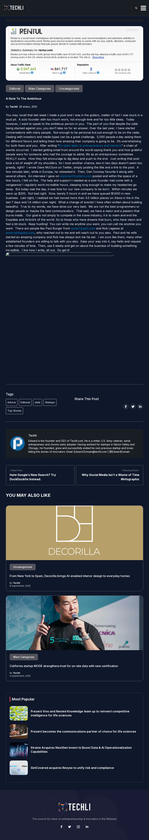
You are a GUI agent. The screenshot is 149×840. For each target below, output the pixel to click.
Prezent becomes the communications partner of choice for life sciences (83, 731)
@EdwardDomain (119, 451)
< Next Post (16, 470)
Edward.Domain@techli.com (90, 451)
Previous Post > (130, 470)
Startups (50, 402)
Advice (11, 402)
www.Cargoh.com (83, 228)
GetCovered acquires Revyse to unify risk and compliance (72, 768)
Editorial (25, 402)
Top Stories (14, 410)
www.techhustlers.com (76, 176)
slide (37, 402)
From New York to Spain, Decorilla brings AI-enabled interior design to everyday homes (70, 576)
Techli (14, 106)
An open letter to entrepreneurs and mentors (90, 145)
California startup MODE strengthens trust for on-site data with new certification (64, 666)
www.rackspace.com (20, 233)
